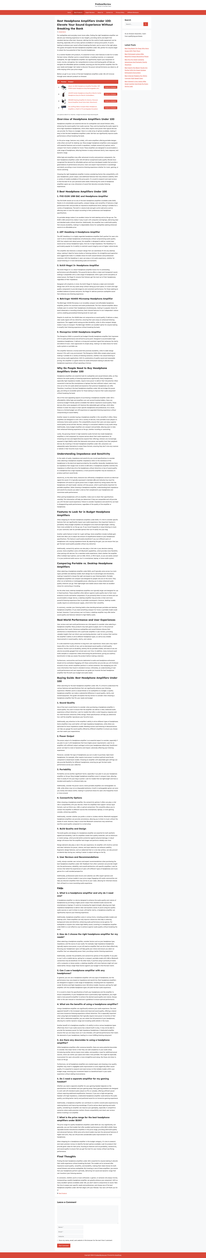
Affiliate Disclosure (133, 12)
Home (69, 12)
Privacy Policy (120, 12)
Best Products (78, 12)
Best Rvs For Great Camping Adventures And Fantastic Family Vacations (136, 62)
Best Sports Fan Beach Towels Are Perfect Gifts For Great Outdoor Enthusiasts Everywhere (136, 70)
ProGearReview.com (101, 1255)
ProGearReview (103, 4)
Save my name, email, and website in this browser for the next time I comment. (85, 1240)
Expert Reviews (90, 12)
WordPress (118, 1255)
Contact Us (109, 12)
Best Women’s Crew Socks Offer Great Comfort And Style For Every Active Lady (136, 84)
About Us (100, 12)
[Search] (145, 24)
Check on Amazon (110, 87)
